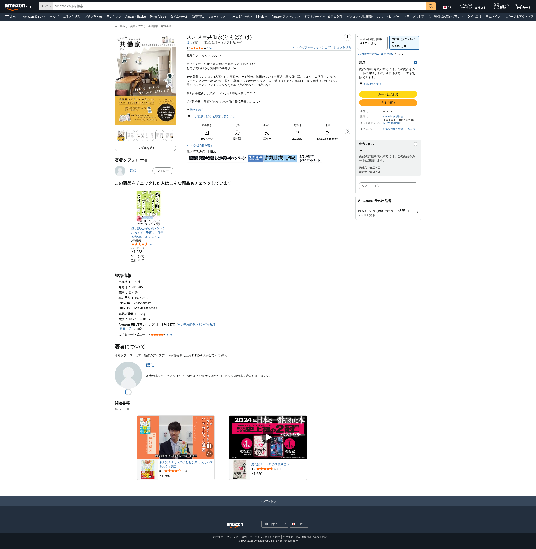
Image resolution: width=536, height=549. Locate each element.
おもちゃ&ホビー (388, 16)
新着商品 (198, 16)
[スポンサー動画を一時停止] (209, 446)
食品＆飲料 (335, 16)
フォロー (163, 170)
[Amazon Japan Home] (235, 526)
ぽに (189, 42)
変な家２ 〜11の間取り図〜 (270, 464)
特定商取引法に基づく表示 (311, 537)
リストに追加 (370, 185)
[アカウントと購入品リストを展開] (488, 8)
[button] (11, 17)
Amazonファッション (286, 16)
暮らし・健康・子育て (132, 26)
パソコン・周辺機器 (360, 16)
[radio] (372, 43)
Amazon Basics (135, 16)
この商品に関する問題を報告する (214, 116)
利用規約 (218, 537)
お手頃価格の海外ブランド (446, 16)
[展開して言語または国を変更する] (285, 524)
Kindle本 (261, 16)
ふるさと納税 (71, 16)
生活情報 (153, 26)
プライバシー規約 (237, 537)
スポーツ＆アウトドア (519, 16)
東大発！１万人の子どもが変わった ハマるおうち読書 (186, 464)
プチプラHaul (93, 16)
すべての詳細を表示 (200, 145)
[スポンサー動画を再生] (268, 437)
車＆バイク (493, 16)
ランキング (114, 16)
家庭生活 (166, 26)
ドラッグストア (414, 16)
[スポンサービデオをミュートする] (209, 454)
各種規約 (288, 537)
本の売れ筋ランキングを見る (197, 324)
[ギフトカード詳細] (324, 16)
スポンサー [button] (120, 409)
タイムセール (179, 16)
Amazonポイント (34, 16)
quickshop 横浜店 (393, 116)
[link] (148, 232)
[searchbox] (239, 6)
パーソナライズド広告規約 (265, 537)
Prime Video (158, 16)
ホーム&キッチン (241, 16)
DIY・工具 (474, 16)
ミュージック (216, 16)
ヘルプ (54, 16)
